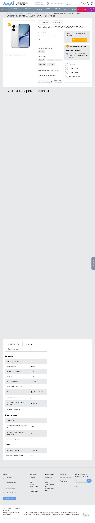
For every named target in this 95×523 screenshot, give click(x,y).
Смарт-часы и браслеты (14, 9)
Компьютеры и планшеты (29, 9)
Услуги (74, 9)
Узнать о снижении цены (78, 46)
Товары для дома (58, 9)
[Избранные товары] (84, 4)
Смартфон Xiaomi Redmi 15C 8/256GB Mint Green (20, 285)
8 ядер (40, 75)
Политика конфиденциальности (11, 518)
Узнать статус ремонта (57, 3)
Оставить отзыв (49, 493)
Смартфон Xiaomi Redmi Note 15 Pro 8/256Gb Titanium (22, 114)
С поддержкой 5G (50, 75)
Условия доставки (49, 480)
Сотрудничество (34, 486)
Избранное (45, 22)
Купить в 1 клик (74, 68)
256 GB (41, 52)
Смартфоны (4, 9)
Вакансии (32, 489)
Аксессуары (67, 9)
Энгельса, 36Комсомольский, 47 (40, 3)
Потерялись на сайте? (65, 477)
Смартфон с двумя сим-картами (48, 70)
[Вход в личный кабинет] (87, 3)
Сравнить (58, 22)
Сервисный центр (49, 488)
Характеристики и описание (14, 55)
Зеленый (42, 64)
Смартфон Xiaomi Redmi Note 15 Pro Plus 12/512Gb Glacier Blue (25, 148)
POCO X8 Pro (58, 81)
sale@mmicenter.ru (10, 488)
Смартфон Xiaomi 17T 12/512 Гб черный (17, 251)
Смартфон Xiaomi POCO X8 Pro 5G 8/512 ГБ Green (20, 182)
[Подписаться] (89, 481)
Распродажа (83, 9)
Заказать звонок (74, 5)
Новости (32, 480)
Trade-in (47, 490)
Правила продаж (34, 491)
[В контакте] (76, 486)
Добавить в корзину (79, 40)
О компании (33, 477)
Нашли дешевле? (74, 76)
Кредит (46, 482)
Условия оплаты (49, 477)
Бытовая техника (48, 9)
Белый (58, 60)
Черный (41, 60)
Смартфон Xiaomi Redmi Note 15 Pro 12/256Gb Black (21, 319)
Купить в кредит (74, 72)
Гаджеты (39, 9)
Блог (31, 482)
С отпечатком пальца (45, 81)
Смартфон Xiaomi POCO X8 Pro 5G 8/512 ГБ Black (20, 216)
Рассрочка (72, 64)
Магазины (32, 484)
